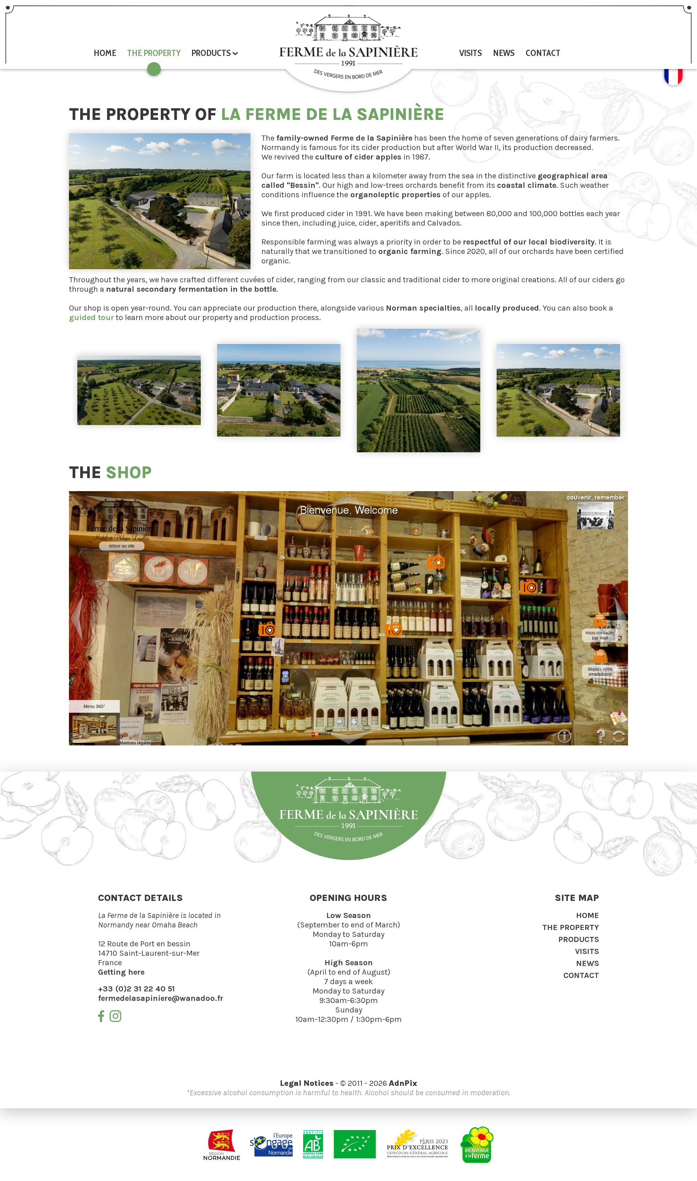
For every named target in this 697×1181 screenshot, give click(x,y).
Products (578, 939)
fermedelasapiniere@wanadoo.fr (160, 998)
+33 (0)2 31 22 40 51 (136, 989)
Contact (543, 53)
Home (105, 53)
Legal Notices (307, 1083)
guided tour (91, 317)
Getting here (121, 972)
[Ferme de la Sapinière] (349, 47)
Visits (470, 53)
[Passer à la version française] (673, 83)
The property (154, 53)
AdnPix (403, 1083)
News (504, 53)
